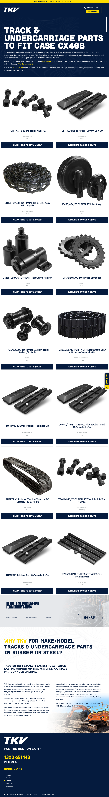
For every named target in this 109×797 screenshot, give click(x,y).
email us (67, 706)
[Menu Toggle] (105, 9)
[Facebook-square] (9, 762)
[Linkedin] (5, 762)
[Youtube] (12, 762)
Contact (9, 786)
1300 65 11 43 (17, 68)
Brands (8, 781)
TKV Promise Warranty (22, 712)
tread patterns (29, 701)
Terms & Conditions (47, 794)
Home (8, 775)
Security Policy (32, 794)
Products (9, 778)
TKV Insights (11, 783)
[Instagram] (16, 762)
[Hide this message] (107, 1)
